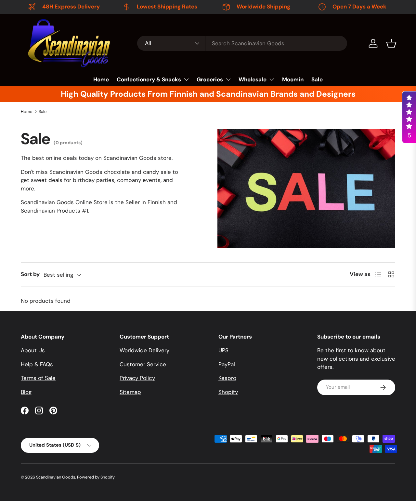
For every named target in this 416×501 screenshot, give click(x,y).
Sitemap (130, 392)
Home (101, 79)
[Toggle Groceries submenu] (228, 79)
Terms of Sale (38, 378)
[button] (391, 43)
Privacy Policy (137, 378)
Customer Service (143, 364)
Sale (317, 79)
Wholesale (252, 79)
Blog (26, 392)
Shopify (228, 392)
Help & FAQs (37, 364)
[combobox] (242, 43)
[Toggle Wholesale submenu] (272, 79)
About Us (33, 350)
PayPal (226, 364)
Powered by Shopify (96, 477)
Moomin (293, 79)
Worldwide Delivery (144, 350)
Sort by (30, 274)
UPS (223, 350)
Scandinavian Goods (55, 477)
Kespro (227, 378)
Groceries (210, 79)
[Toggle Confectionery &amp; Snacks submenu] (186, 79)
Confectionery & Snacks (149, 79)
